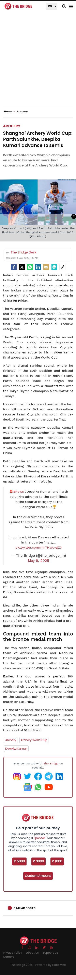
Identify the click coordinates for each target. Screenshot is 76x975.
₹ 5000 (19, 861)
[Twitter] (22, 267)
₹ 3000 (38, 861)
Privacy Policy (12, 953)
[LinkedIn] (38, 267)
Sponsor (39, 838)
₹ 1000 (57, 861)
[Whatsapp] (30, 267)
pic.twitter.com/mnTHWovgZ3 (38, 547)
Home (8, 111)
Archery (11, 125)
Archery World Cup (34, 740)
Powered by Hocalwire (50, 965)
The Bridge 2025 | (22, 965)
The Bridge (51, 763)
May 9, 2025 (38, 561)
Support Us (50, 953)
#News (18, 491)
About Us (32, 953)
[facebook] (14, 267)
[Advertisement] (38, 62)
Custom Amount (38, 875)
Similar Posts (24, 908)
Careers (8, 957)
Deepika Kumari (16, 749)
